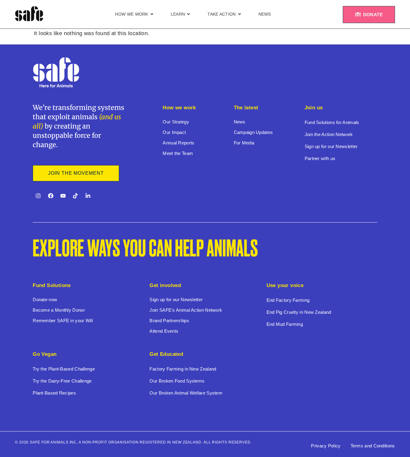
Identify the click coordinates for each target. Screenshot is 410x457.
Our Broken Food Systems (176, 380)
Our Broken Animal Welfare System (185, 392)
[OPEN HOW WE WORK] (152, 14)
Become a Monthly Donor (59, 310)
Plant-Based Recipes (54, 392)
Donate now (45, 299)
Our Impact (174, 132)
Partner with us (320, 158)
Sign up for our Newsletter (331, 146)
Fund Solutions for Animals (332, 122)
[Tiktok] (75, 195)
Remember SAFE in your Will (63, 320)
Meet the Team (178, 153)
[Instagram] (38, 195)
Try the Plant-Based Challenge (64, 368)
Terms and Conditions (373, 445)
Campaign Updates (253, 132)
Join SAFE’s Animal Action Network (185, 310)
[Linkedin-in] (88, 195)
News (240, 121)
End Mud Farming (285, 324)
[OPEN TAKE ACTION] (239, 14)
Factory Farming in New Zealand (182, 368)
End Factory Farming (288, 300)
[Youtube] (63, 195)
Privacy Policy (325, 445)
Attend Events (163, 331)
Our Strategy (176, 121)
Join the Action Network (329, 134)
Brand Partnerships (169, 320)
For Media (244, 142)
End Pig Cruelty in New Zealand (299, 312)
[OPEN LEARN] (188, 14)
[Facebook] (50, 195)
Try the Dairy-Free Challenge (62, 380)
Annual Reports (178, 142)
